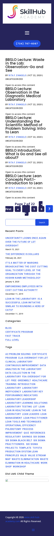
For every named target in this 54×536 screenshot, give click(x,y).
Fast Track (12, 336)
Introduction (26, 384)
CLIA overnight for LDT (33, 358)
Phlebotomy (13, 429)
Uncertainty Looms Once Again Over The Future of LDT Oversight (25, 242)
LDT (35, 406)
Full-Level (12, 340)
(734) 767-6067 (27, 43)
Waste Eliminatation (25, 459)
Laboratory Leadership (20, 399)
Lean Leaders (30, 414)
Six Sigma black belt (18, 440)
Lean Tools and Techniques (23, 421)
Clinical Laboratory (19, 361)
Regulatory (13, 436)
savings (27, 436)
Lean (42, 406)
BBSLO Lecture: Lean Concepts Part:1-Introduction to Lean (24, 179)
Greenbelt (24, 380)
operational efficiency (20, 425)
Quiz (26, 433)
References (37, 433)
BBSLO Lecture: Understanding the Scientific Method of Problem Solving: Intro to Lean (25, 125)
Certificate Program (19, 332)
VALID (23, 455)
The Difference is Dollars (22, 254)
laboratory (13, 388)
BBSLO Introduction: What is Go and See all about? (26, 154)
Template (25, 448)
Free (14, 380)
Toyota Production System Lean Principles (23, 452)
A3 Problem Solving (18, 354)
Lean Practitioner (35, 418)
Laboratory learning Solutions (26, 403)
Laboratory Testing (18, 406)
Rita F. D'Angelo (17, 75)
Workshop (19, 466)
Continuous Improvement (22, 365)
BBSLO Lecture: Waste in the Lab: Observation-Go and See (24, 65)
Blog (8, 328)
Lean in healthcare (18, 410)
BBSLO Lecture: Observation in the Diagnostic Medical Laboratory (23, 94)
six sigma (39, 436)
